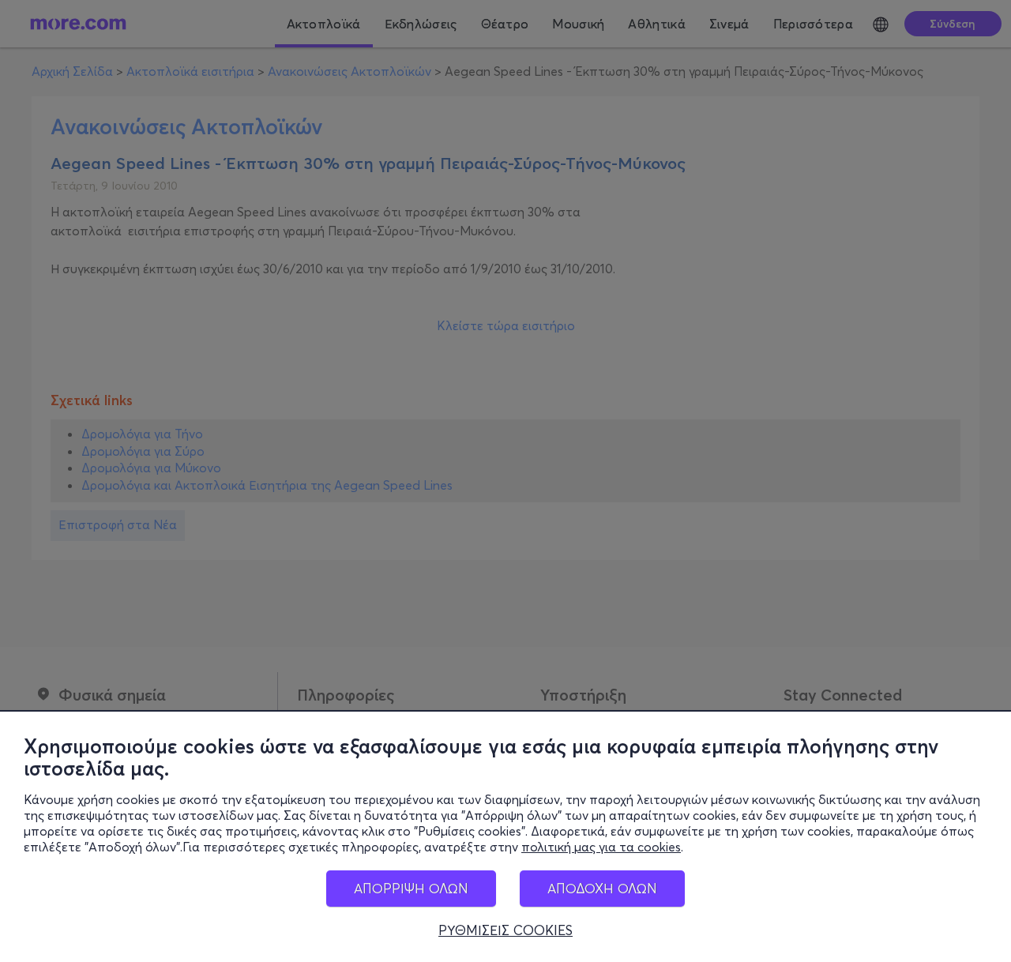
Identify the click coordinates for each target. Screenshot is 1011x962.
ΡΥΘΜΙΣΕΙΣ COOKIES (505, 930)
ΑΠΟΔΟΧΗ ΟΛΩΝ (602, 888)
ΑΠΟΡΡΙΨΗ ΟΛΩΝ (411, 888)
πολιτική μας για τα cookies (601, 847)
